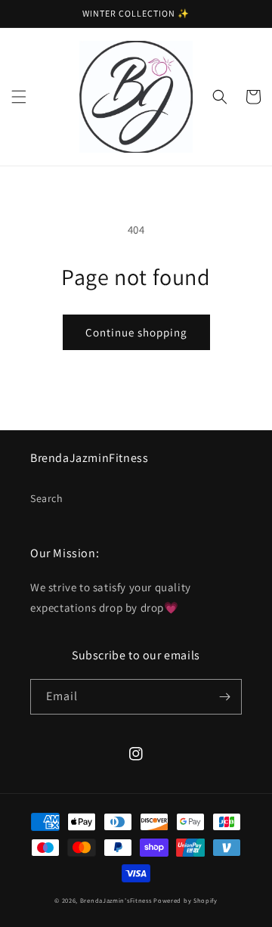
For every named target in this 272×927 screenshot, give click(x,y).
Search (46, 498)
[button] (19, 96)
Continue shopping (136, 332)
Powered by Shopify (185, 900)
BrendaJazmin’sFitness (116, 900)
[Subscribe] (224, 697)
